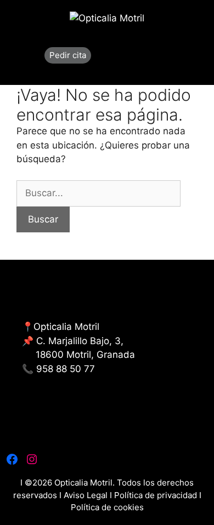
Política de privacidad (155, 495)
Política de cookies (107, 507)
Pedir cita (67, 55)
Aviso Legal (87, 495)
